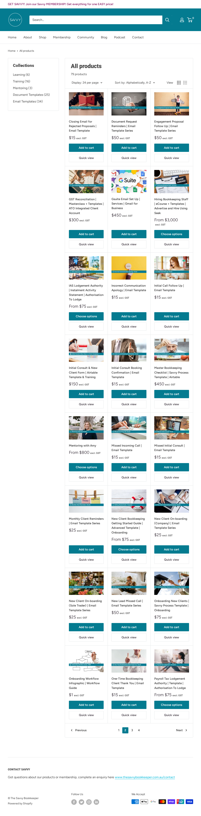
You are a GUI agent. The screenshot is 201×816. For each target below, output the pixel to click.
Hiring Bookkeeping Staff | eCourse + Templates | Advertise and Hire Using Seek (171, 206)
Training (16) (21, 81)
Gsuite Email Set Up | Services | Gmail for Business (125, 203)
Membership (61, 37)
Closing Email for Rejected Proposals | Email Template (82, 126)
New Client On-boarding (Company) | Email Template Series (170, 523)
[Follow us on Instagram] (89, 802)
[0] (189, 20)
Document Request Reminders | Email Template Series (124, 126)
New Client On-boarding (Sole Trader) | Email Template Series (85, 605)
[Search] (167, 20)
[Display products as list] (185, 82)
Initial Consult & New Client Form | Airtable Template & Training (83, 372)
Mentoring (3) (22, 88)
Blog (104, 37)
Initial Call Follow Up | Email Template (169, 288)
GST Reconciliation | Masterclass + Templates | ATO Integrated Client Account (86, 206)
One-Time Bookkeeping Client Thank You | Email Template (127, 683)
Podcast (119, 37)
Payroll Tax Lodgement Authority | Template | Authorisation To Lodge (170, 683)
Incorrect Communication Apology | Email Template (128, 288)
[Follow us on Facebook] (74, 802)
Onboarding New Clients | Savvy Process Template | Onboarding (171, 605)
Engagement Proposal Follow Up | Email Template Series (169, 126)
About (27, 37)
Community (85, 37)
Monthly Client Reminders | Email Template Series (86, 521)
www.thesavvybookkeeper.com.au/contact (145, 777)
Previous (81, 730)
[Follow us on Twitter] (81, 802)
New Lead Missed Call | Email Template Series (127, 603)
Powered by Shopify (20, 803)
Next (179, 730)
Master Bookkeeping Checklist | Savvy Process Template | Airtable (171, 372)
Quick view (86, 158)
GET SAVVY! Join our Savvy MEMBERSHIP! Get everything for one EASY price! (60, 4)
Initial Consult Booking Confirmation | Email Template (126, 372)
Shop (42, 37)
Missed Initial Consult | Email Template (169, 448)
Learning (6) (21, 75)
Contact (138, 37)
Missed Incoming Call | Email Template (126, 448)
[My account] (182, 20)
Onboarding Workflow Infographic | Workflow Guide (84, 683)
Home (12, 37)
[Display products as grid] (179, 82)
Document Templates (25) (31, 95)
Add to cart (86, 148)
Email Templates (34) (28, 101)
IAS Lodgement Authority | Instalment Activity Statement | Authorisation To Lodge (86, 292)
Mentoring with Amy (82, 445)
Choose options (171, 234)
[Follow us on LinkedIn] (96, 802)
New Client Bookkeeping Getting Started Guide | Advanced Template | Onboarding (128, 525)
